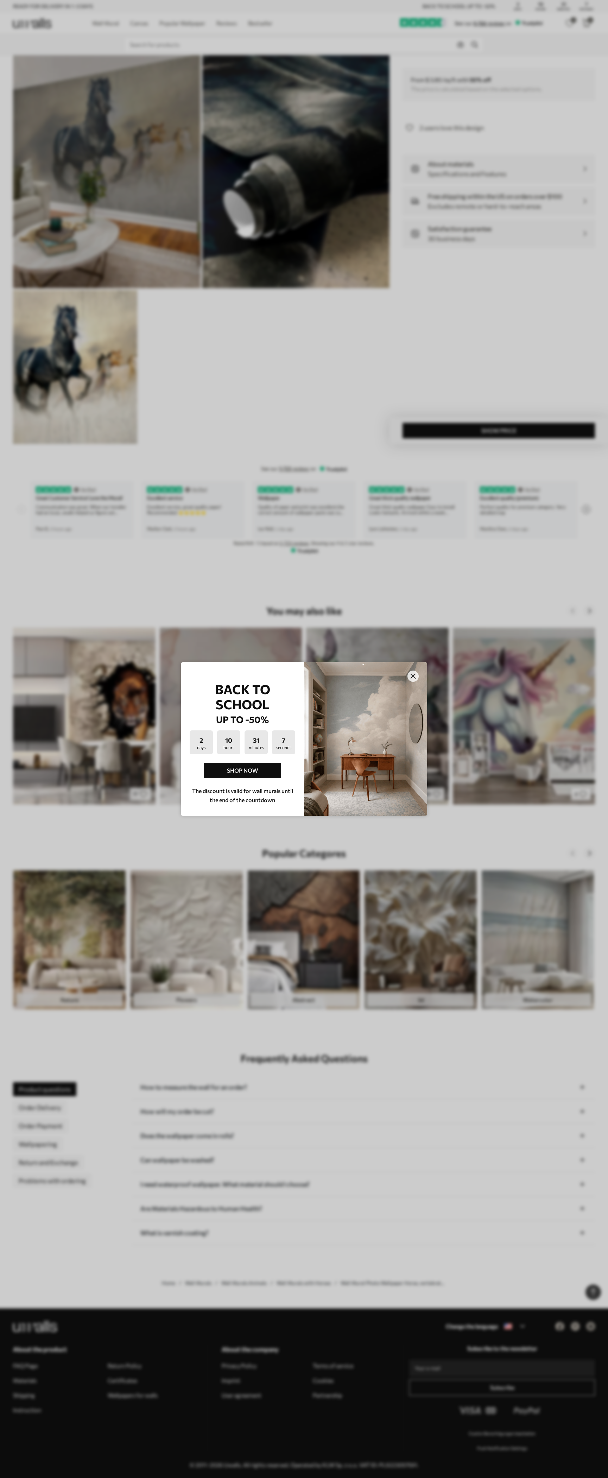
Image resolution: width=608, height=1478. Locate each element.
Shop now (242, 770)
